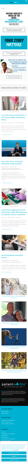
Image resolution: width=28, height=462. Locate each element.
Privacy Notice (4, 437)
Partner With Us (5, 411)
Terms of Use (4, 435)
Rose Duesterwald (5, 166)
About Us (3, 432)
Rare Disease (18, 262)
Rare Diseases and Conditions (8, 433)
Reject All (14, 456)
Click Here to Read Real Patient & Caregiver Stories (14, 53)
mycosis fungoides (12, 169)
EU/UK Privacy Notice (6, 440)
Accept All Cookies (14, 459)
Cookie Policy (16, 450)
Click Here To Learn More (14, 77)
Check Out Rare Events (6, 422)
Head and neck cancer (6, 262)
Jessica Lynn (4, 122)
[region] (14, 451)
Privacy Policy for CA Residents (8, 439)
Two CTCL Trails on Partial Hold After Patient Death (12, 162)
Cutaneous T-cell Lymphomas (7, 168)
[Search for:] (8, 8)
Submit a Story (4, 413)
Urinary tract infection (20, 122)
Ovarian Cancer (19, 217)
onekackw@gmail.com (6, 260)
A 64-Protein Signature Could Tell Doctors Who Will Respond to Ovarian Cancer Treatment (14, 212)
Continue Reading (7, 134)
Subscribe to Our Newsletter (7, 420)
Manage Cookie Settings (14, 452)
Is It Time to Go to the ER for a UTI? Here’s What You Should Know (13, 117)
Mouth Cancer (13, 262)
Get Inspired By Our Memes (7, 423)
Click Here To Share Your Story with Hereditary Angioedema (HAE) (14, 30)
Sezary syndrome (19, 169)
